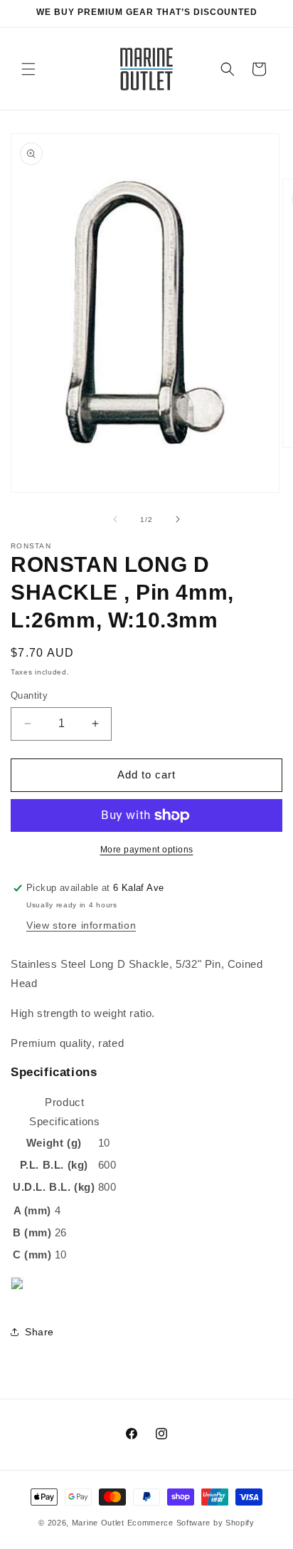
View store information (81, 925)
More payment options (146, 850)
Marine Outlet (98, 1522)
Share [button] (39, 1331)
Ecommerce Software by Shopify (191, 1522)
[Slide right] (177, 519)
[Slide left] (115, 519)
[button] (28, 69)
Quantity (29, 695)
